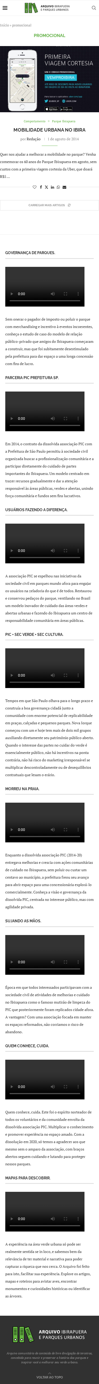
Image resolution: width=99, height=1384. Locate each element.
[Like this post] (34, 187)
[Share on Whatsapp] (58, 187)
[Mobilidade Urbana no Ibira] (49, 79)
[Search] (93, 8)
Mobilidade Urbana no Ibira (49, 130)
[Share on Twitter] (46, 187)
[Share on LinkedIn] (52, 187)
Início (4, 25)
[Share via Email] (64, 187)
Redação (34, 138)
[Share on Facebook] (41, 187)
